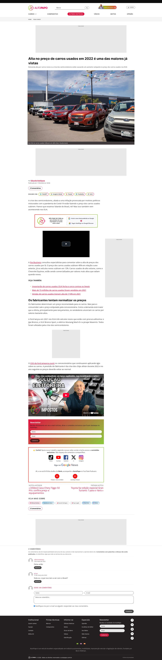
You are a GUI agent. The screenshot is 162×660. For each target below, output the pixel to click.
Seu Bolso (86, 503)
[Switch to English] (81, 643)
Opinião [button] (130, 14)
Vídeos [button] (96, 14)
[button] (87, 7)
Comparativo (50, 627)
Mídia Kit (31, 634)
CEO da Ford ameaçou (40, 363)
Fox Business (35, 262)
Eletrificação (68, 637)
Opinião (84, 623)
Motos (66, 627)
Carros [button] (31, 14)
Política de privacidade (128, 657)
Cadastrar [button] (35, 441)
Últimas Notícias (35, 503)
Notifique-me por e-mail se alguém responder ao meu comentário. (61, 606)
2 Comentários (35, 188)
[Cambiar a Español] (84, 643)
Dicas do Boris (68, 630)
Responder (37, 567)
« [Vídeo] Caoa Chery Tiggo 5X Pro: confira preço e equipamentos (44, 490)
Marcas (48, 623)
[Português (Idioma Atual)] (77, 643)
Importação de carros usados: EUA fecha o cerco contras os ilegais (61, 286)
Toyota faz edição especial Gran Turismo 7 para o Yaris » (87, 489)
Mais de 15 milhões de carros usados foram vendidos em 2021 (59, 290)
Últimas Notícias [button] (76, 14)
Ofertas (84, 637)
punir (52, 363)
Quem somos (32, 623)
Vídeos (96, 503)
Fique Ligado (37, 19)
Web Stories (85, 634)
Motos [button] (113, 14)
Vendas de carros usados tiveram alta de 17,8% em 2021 (56, 294)
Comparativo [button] (52, 14)
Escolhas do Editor (48, 503)
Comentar (129, 611)
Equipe (30, 627)
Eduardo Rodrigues (38, 181)
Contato (30, 630)
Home (30, 19)
